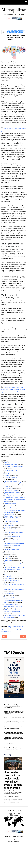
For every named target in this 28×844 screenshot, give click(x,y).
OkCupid (3, 86)
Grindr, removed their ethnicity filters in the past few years (12, 94)
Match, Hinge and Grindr (13, 86)
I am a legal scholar (10, 496)
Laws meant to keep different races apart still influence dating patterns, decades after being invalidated (16, 31)
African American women (11, 79)
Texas (21, 278)
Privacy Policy (11, 813)
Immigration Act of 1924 (14, 216)
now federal (9, 318)
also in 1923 (18, 207)
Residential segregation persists (9, 336)
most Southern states (10, 552)
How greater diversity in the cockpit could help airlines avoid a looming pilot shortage (13, 780)
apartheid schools (7, 364)
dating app (7, 462)
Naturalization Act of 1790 (10, 192)
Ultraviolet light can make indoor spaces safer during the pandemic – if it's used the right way (13, 738)
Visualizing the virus (8, 743)
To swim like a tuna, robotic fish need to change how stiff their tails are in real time (13, 733)
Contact (7, 811)
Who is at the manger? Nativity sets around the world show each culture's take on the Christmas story (13, 712)
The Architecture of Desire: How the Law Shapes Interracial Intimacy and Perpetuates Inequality (13, 114)
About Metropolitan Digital (16, 811)
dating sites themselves (15, 109)
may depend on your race (19, 67)
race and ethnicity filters (7, 88)
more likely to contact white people (14, 466)
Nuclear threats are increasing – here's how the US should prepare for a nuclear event (14, 722)
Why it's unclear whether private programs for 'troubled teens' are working (13, 748)
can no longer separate (10, 575)
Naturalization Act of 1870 (11, 521)
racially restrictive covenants (15, 255)
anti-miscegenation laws (11, 507)
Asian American (9, 562)
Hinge (14, 96)
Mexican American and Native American (15, 564)
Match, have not (9, 488)
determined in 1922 (6, 207)
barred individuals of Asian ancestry (10, 218)
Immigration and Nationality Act (17, 235)
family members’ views (14, 105)
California (14, 278)
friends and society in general (12, 492)
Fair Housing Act (8, 308)
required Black (12, 279)
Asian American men (10, 473)
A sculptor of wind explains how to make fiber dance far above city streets (13, 727)
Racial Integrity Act (6, 169)
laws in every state (9, 578)
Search (18, 813)
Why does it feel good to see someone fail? (14, 717)
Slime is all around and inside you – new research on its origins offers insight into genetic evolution (13, 706)
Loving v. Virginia (18, 175)
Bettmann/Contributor (6, 141)
